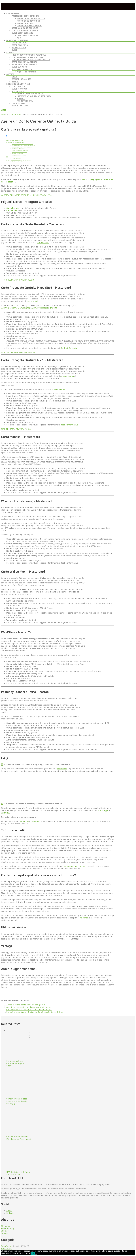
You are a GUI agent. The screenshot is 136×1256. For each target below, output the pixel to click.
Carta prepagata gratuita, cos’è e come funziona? (19, 160)
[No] (36, 1254)
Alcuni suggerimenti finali (18, 161)
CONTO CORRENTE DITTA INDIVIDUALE (28, 57)
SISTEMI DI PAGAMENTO (22, 69)
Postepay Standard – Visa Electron (20, 155)
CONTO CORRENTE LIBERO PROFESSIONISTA (31, 59)
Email (9, 1211)
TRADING (21, 98)
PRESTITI (15, 81)
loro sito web (32, 301)
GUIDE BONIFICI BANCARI (28, 35)
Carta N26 (5, 813)
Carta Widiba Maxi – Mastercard (19, 152)
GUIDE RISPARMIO (19, 89)
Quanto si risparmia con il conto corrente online (29, 1007)
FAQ (7, 156)
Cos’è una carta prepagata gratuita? (15, 140)
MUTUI (14, 77)
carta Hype (62, 769)
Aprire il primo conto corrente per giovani (25, 1005)
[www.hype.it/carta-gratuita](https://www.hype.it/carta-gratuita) (29, 308)
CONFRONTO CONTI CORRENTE (25, 30)
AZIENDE (10, 52)
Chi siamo (5, 1226)
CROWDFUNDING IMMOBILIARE (30, 94)
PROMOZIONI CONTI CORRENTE (25, 16)
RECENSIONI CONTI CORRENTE (25, 28)
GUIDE (14, 50)
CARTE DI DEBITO (19, 43)
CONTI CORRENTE (14, 13)
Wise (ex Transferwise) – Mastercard (20, 150)
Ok (33, 1254)
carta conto (82, 918)
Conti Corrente (15, 114)
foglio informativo (69, 348)
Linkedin (10, 1213)
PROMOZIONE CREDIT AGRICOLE (31, 18)
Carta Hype (11, 210)
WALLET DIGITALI (19, 47)
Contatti (4, 1233)
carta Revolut (43, 242)
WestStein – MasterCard (17, 153)
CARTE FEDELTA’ (18, 103)
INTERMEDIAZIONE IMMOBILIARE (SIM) (34, 96)
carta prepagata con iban (74, 866)
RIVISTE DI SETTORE (20, 106)
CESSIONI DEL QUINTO (21, 79)
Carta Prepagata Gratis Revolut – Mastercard (22, 144)
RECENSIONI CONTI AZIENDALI (25, 64)
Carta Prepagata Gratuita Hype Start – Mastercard (23, 145)
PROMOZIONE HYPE (25, 23)
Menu (3, 110)
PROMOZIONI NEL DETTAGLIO (29, 26)
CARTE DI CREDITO (20, 45)
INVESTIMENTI (18, 91)
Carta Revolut (13, 208)
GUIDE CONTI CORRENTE (22, 33)
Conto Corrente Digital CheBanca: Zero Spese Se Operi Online (34, 1012)
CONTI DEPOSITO (19, 86)
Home (4, 114)
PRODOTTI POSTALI (25, 101)
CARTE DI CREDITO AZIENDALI (24, 62)
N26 (19, 38)
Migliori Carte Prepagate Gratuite (15, 142)
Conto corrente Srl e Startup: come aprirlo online (29, 1009)
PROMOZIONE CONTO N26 (28, 21)
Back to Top (6, 1248)
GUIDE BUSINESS (19, 67)
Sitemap (5, 1231)
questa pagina (67, 376)
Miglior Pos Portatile (26, 72)
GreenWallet (6, 1246)
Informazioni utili (16, 158)
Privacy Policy (7, 1228)
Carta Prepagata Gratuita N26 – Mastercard (22, 147)
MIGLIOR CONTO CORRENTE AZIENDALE (29, 55)
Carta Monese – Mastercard (18, 148)
